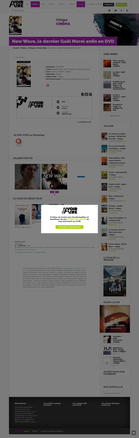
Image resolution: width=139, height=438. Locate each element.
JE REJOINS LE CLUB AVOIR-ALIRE (69, 227)
